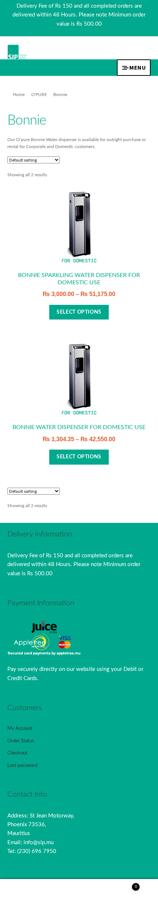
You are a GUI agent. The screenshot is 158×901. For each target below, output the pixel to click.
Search (79, 890)
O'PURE (39, 94)
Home (19, 94)
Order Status (20, 741)
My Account (20, 728)
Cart (121, 885)
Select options (79, 312)
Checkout (17, 753)
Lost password (22, 765)
